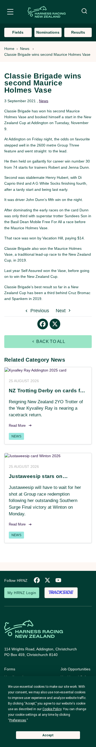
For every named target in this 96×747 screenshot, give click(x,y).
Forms (9, 669)
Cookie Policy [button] (51, 709)
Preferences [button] (17, 720)
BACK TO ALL (50, 341)
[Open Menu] (10, 12)
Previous (39, 310)
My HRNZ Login (21, 593)
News (24, 48)
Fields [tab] (17, 32)
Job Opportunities (75, 669)
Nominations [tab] (47, 32)
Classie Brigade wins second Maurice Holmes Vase (47, 54)
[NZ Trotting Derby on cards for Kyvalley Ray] (48, 370)
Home (9, 48)
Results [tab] (78, 32)
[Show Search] (84, 11)
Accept (48, 735)
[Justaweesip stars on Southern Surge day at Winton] (48, 456)
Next (61, 310)
